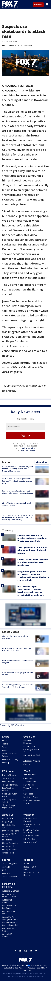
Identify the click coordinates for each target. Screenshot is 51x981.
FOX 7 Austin (7, 42)
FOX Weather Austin (8, 789)
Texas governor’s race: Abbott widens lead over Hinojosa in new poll (32, 550)
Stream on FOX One (8, 885)
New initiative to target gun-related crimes (17, 673)
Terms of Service (27, 450)
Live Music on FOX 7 (31, 756)
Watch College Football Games (9, 895)
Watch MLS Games (7, 935)
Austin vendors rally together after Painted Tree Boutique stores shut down (17, 481)
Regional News (28, 861)
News (15, 42)
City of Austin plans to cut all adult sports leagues (16, 504)
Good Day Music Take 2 (9, 800)
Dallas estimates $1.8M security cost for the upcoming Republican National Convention (17, 468)
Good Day (29, 736)
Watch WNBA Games (8, 929)
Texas (4, 747)
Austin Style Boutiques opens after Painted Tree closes (17, 649)
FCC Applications (9, 849)
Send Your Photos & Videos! (31, 831)
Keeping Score (29, 746)
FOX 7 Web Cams (31, 835)
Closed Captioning (10, 843)
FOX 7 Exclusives (29, 772)
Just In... (7, 462)
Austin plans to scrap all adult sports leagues (17, 661)
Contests (27, 764)
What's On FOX (9, 818)
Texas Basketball (9, 876)
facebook (15, 951)
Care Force (28, 793)
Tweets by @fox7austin (12, 725)
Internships (7, 839)
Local (4, 740)
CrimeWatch (28, 778)
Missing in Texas (30, 797)
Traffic (5, 743)
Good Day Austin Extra (9, 794)
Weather (28, 814)
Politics (5, 750)
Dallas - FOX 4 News (29, 868)
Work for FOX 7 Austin (9, 835)
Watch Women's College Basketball (10, 923)
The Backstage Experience (8, 806)
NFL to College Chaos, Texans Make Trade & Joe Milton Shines (17, 685)
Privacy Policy (28, 448)
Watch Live (38, 5)
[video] (42, 639)
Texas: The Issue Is (30, 789)
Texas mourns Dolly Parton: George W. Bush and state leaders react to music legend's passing (17, 517)
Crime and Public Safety (9, 754)
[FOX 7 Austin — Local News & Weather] (10, 4)
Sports (6, 859)
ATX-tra (26, 803)
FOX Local (8, 771)
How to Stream (9, 775)
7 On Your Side (29, 781)
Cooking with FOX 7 (31, 750)
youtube (31, 951)
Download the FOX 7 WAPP (31, 825)
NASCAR (6, 873)
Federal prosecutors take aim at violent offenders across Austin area (17, 492)
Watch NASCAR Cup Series (9, 906)
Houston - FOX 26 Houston (31, 873)
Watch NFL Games (10, 891)
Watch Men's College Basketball (10, 918)
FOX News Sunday (10, 759)
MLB (4, 870)
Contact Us (7, 821)
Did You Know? (30, 842)
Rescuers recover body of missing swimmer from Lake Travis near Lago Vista (32, 538)
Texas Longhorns (10, 863)
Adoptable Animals (31, 761)
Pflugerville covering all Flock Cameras (15, 637)
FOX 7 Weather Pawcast (30, 819)
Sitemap (5, 762)
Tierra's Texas (8, 778)
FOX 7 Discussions (31, 800)
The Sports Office (10, 784)
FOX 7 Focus (29, 784)
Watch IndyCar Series (8, 912)
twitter (20, 951)
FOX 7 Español (8, 781)
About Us (7, 814)
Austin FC (6, 867)
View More (41, 462)
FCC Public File (8, 846)
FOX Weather (29, 839)
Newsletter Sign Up (9, 826)
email (36, 951)
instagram (25, 951)
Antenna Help (8, 852)
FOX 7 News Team (10, 830)
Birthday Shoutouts (28, 741)
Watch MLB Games (7, 901)
